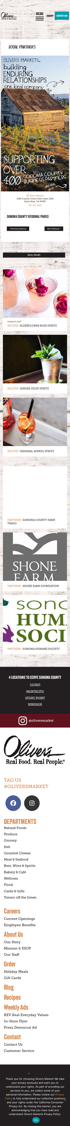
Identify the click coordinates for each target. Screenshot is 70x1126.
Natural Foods (15, 828)
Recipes (12, 997)
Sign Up (50, 15)
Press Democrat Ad (20, 1027)
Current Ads (61, 15)
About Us (13, 934)
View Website (36, 196)
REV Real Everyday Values (26, 1015)
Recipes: (13, 325)
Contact (12, 1037)
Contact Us (13, 1044)
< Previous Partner (18, 229)
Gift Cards (12, 978)
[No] (65, 1100)
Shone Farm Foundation (41, 586)
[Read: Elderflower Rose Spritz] (35, 293)
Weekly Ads (16, 1007)
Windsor (35, 704)
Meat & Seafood (16, 859)
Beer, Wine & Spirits (19, 866)
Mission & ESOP (17, 948)
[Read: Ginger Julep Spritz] (35, 359)
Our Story (12, 942)
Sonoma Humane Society (41, 648)
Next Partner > (53, 229)
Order (10, 964)
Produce (10, 834)
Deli (7, 847)
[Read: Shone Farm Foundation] (35, 556)
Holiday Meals (16, 972)
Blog (9, 987)
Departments (20, 821)
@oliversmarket (41, 720)
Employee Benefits (20, 925)
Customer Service (19, 1051)
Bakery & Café (15, 872)
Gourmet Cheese (17, 853)
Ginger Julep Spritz (34, 388)
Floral (8, 885)
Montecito (35, 691)
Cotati (35, 684)
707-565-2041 (35, 205)
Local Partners (22, 47)
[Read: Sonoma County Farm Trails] (35, 490)
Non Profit (34, 255)
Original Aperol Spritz (37, 451)
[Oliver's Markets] (9, 16)
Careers (12, 911)
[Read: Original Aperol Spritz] (35, 422)
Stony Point (35, 697)
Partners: (14, 520)
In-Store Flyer (16, 1021)
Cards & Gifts (14, 891)
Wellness (11, 878)
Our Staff (11, 955)
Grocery (10, 840)
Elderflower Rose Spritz (38, 325)
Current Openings (19, 919)
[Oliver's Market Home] (35, 750)
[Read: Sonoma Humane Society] (35, 619)
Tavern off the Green (20, 897)
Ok (36, 1120)
